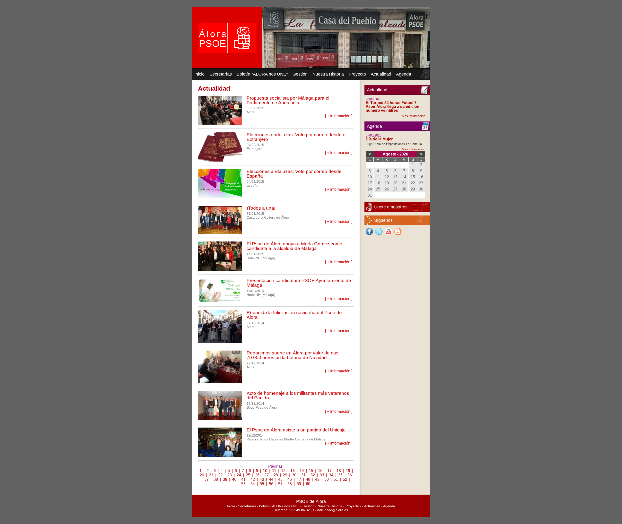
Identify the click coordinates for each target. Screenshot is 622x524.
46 (289, 479)
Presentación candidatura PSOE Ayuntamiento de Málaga (299, 283)
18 (339, 471)
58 (289, 484)
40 (234, 479)
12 (283, 471)
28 (276, 475)
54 (253, 484)
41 (243, 479)
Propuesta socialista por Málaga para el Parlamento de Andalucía (288, 100)
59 (299, 484)
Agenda (403, 74)
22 (220, 475)
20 (202, 475)
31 (303, 475)
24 (239, 475)
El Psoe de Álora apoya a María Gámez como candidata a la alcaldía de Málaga (294, 246)
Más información (413, 116)
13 (292, 471)
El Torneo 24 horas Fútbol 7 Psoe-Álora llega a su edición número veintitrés (392, 106)
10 (265, 471)
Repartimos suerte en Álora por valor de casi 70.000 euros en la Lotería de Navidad (293, 355)
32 (313, 475)
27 (266, 475)
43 (262, 479)
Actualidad (381, 74)
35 (340, 475)
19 (348, 471)
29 (285, 475)
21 (211, 475)
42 (253, 479)
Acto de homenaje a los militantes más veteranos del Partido (298, 395)
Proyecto (357, 74)
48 (308, 479)
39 (225, 479)
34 (331, 475)
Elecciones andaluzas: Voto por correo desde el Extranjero (296, 137)
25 (248, 475)
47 (299, 479)
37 (206, 479)
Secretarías (220, 74)
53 (243, 484)
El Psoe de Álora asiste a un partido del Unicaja (296, 429)
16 (320, 471)
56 (271, 484)
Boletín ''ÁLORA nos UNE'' (262, 74)
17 (329, 471)
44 (271, 479)
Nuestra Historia (328, 74)
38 (216, 479)
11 (274, 471)
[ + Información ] (338, 116)
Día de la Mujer (379, 139)
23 (229, 475)
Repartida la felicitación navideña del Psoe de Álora (294, 315)
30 (294, 475)
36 (349, 475)
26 (257, 475)
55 (262, 484)
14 (302, 471)
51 (336, 479)
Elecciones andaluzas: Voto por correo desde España (294, 174)
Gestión (300, 74)
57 (280, 484)
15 (311, 471)
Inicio (199, 74)
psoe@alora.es (336, 510)
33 (322, 475)
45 (280, 479)
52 (345, 479)
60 (308, 484)
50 (326, 479)
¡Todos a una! (261, 208)
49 (317, 479)
